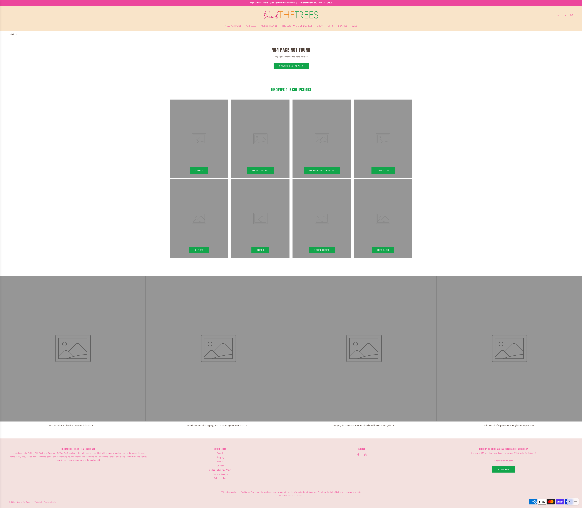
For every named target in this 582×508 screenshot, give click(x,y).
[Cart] (571, 15)
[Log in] (564, 15)
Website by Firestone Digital (45, 502)
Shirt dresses (260, 170)
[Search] (558, 15)
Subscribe (504, 469)
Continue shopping (291, 66)
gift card (383, 250)
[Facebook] (358, 454)
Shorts (199, 250)
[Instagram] (365, 454)
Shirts (199, 170)
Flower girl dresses (321, 170)
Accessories (321, 250)
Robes (260, 250)
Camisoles (383, 170)
